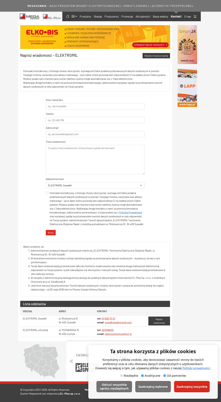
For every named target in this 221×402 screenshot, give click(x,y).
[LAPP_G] (187, 87)
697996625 (108, 329)
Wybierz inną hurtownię (156, 55)
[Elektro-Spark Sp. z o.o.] (87, 367)
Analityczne (152, 376)
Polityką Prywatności (130, 212)
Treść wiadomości (56, 141)
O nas (187, 16)
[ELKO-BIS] (95, 37)
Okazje (98, 16)
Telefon (50, 113)
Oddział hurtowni (55, 178)
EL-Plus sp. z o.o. (70, 393)
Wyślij (51, 232)
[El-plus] (51, 16)
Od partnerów (176, 376)
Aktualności (143, 16)
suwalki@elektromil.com (118, 322)
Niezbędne (131, 376)
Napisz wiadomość (159, 321)
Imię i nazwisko (54, 99)
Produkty (85, 16)
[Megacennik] (29, 16)
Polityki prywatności (196, 368)
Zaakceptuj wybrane (153, 387)
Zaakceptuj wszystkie (192, 387)
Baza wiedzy (160, 16)
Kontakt (176, 16)
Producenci (112, 16)
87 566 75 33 (108, 318)
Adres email (52, 127)
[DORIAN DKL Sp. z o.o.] (87, 355)
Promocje (127, 16)
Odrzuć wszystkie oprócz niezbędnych (114, 386)
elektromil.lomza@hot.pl (118, 333)
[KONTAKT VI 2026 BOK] (187, 44)
